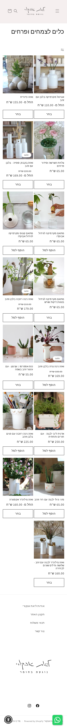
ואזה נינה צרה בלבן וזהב (51, 366)
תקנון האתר (37, 614)
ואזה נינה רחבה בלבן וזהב (19, 299)
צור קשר (39, 631)
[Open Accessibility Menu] (8, 720)
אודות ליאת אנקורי (33, 606)
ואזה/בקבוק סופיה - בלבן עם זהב (19, 164)
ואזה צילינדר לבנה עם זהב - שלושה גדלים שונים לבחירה (49, 565)
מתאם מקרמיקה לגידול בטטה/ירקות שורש (51, 301)
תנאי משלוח (37, 622)
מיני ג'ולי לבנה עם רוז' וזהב (49, 499)
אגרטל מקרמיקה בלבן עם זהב (50, 99)
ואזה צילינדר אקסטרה (21, 499)
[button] (57, 11)
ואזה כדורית (26, 97)
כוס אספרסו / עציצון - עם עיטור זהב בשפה (19, 368)
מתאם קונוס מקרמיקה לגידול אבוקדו (21, 235)
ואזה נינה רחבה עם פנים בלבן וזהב (19, 435)
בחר (49, 114)
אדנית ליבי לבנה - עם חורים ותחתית (52, 435)
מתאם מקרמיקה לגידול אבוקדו (51, 235)
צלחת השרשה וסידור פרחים (53, 164)
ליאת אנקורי (49, 721)
